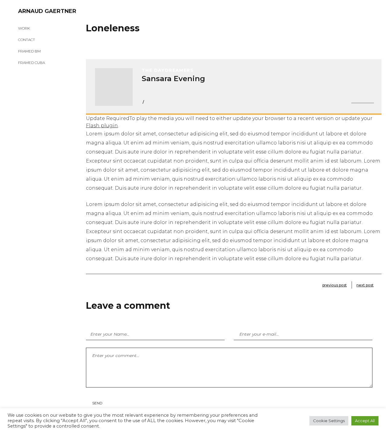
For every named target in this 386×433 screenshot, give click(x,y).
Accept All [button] (365, 420)
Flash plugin (102, 125)
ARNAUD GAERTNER (47, 11)
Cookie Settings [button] (329, 420)
